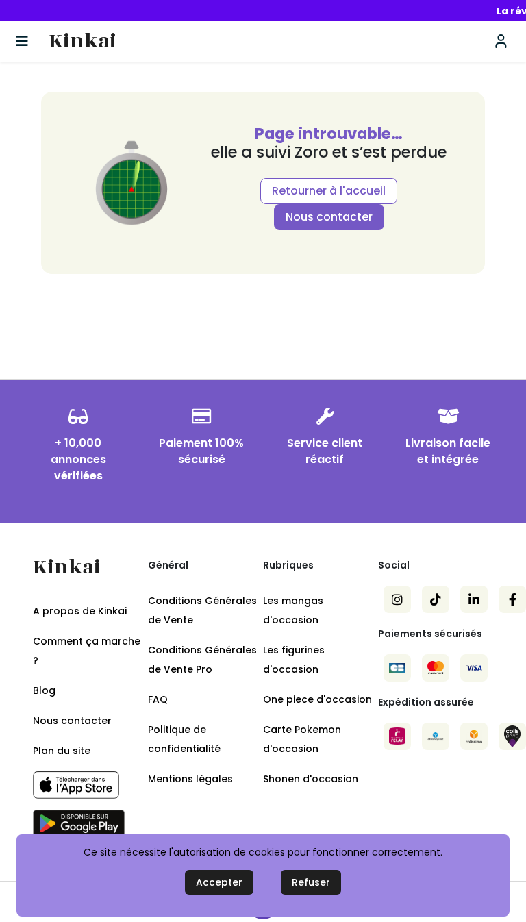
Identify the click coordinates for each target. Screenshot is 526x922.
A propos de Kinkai (80, 611)
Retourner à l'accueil (329, 191)
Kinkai (82, 41)
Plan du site (61, 751)
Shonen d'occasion (310, 779)
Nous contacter (329, 217)
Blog (44, 690)
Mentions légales (190, 779)
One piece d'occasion (317, 699)
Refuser (311, 882)
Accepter (219, 882)
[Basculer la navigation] (21, 41)
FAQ (158, 699)
